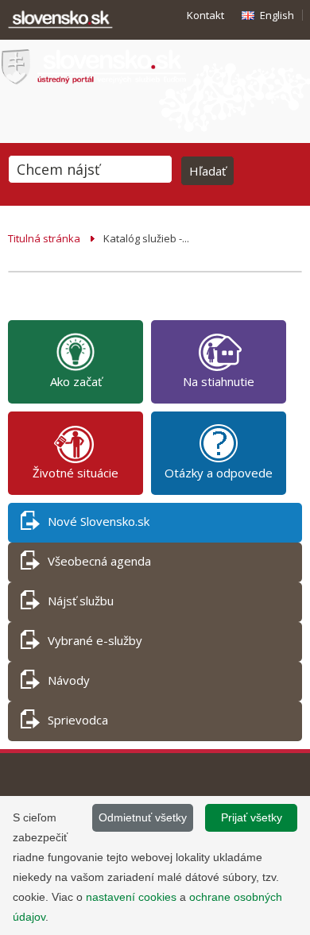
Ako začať (76, 381)
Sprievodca (78, 720)
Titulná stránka (44, 238)
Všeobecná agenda (99, 561)
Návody (69, 680)
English (277, 15)
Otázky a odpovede (219, 473)
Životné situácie (75, 473)
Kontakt (205, 15)
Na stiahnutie (218, 381)
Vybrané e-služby (95, 640)
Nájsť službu (81, 601)
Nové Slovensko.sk (98, 521)
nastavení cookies (131, 897)
